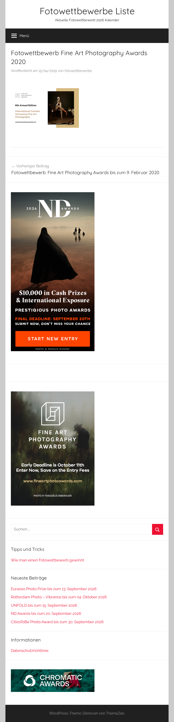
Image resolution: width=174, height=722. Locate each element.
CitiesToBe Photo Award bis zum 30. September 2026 (57, 622)
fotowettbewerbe (78, 71)
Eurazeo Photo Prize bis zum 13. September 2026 (54, 589)
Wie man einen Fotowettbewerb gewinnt (47, 560)
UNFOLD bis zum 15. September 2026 (44, 605)
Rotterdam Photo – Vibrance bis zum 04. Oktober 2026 (59, 597)
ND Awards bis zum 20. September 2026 (46, 613)
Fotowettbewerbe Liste (87, 11)
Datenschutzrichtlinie (29, 650)
